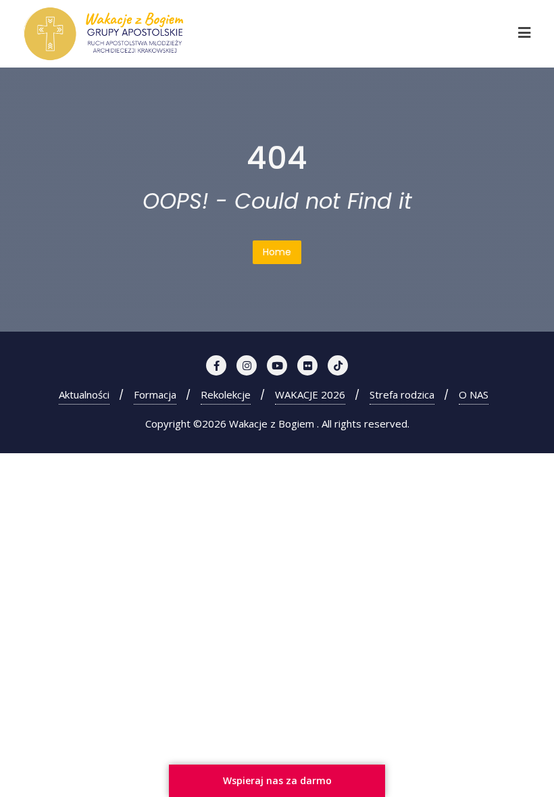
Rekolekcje (226, 394)
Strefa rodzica (402, 394)
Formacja (155, 394)
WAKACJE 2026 (310, 394)
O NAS (473, 394)
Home (277, 252)
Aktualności (84, 394)
